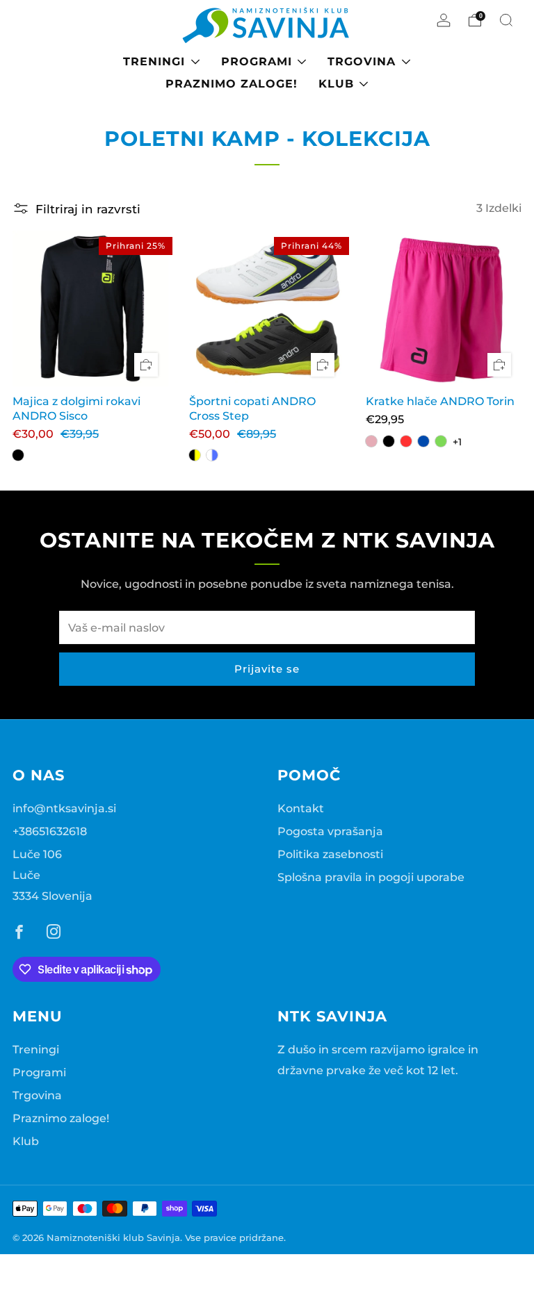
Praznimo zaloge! (231, 83)
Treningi (154, 61)
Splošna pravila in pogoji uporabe (370, 877)
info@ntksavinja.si (64, 808)
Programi (256, 61)
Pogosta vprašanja (330, 831)
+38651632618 (50, 831)
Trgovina (361, 61)
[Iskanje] (506, 20)
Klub (336, 83)
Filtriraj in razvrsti (87, 209)
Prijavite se (267, 668)
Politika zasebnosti (330, 854)
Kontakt (300, 808)
